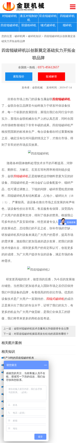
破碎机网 (20, 36)
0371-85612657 (48, 67)
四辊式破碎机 (55, 298)
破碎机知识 (34, 36)
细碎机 (67, 25)
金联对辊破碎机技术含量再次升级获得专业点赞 (41, 328)
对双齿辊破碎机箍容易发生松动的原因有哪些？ (41, 333)
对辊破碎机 (9, 15)
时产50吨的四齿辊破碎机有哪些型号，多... (27, 357)
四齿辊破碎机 (10, 25)
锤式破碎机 (48, 25)
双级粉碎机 (28, 25)
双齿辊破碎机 (48, 15)
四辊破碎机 (67, 15)
